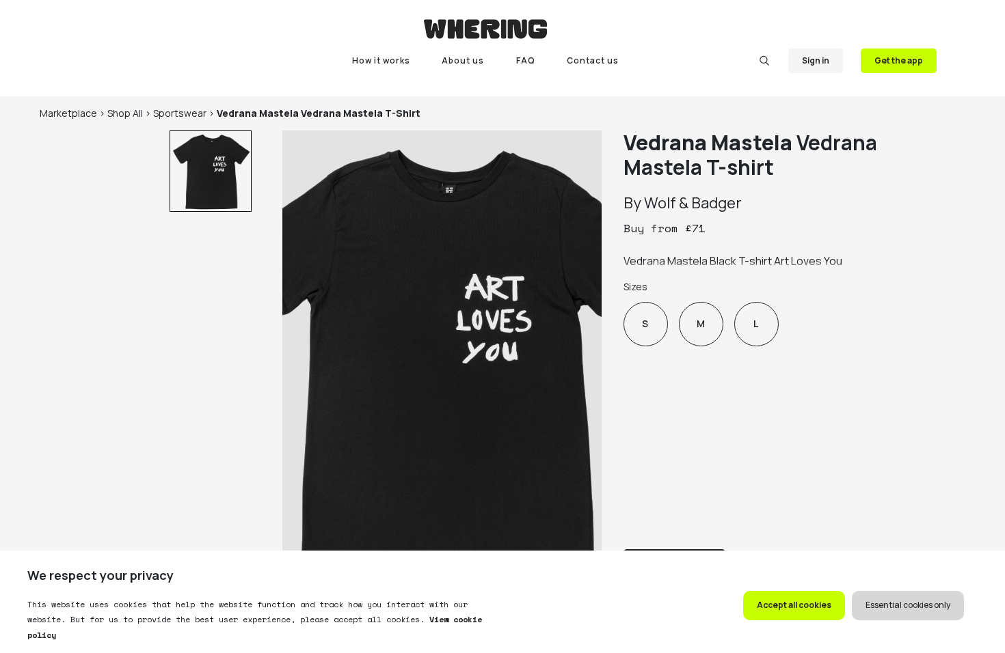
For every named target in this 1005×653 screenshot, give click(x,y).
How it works (381, 60)
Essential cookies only (908, 605)
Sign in (815, 60)
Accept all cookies (794, 605)
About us (463, 60)
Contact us (593, 60)
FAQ (525, 60)
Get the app (898, 60)
